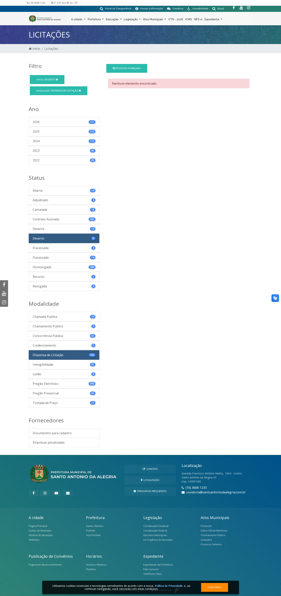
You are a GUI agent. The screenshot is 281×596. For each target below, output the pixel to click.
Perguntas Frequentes (151, 491)
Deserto (46, 79)
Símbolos (34, 539)
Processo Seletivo (211, 544)
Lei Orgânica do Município (158, 539)
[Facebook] (234, 8)
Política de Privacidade (169, 586)
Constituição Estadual (155, 526)
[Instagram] (249, 8)
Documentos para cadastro (52, 433)
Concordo (214, 587)
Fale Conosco (151, 569)
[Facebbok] (33, 493)
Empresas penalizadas (49, 442)
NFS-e (198, 19)
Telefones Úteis (152, 574)
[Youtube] (241, 8)
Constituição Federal (155, 530)
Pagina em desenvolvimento (45, 564)
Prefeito (90, 530)
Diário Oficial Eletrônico (214, 530)
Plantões (91, 569)
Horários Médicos (96, 564)
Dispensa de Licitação (57, 90)
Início (36, 49)
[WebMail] (68, 493)
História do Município (41, 535)
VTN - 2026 (175, 19)
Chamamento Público (213, 535)
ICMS (188, 19)
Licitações (206, 539)
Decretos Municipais (155, 535)
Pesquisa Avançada (128, 68)
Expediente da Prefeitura (158, 564)
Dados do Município (40, 530)
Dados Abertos (94, 526)
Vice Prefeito (93, 535)
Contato (151, 469)
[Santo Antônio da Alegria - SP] (45, 18)
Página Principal (38, 526)
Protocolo (206, 526)
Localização (150, 480)
